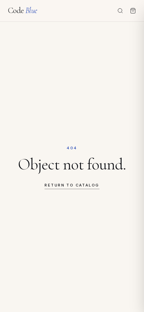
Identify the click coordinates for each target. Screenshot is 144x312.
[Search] (120, 11)
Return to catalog (72, 185)
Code (22, 11)
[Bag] (133, 11)
